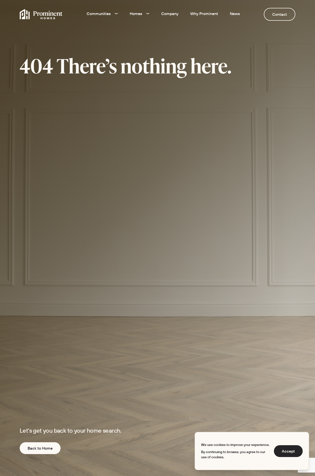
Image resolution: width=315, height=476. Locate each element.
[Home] (41, 14)
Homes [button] (136, 13)
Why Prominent (204, 13)
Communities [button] (99, 13)
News (235, 13)
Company (169, 13)
